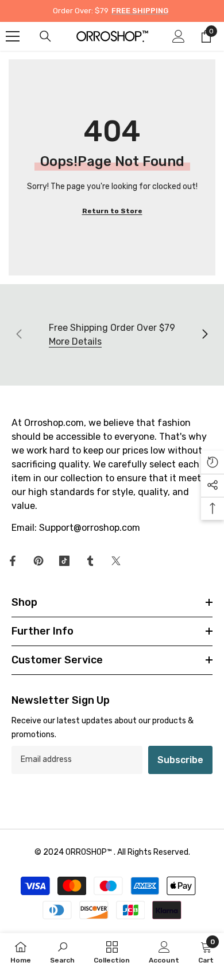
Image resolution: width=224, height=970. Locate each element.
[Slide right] (204, 335)
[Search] (45, 36)
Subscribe (180, 759)
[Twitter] (116, 560)
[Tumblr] (90, 560)
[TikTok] (64, 560)
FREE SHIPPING (139, 10)
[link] (62, 951)
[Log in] (178, 36)
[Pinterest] (38, 560)
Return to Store (112, 211)
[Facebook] (12, 560)
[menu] (13, 36)
